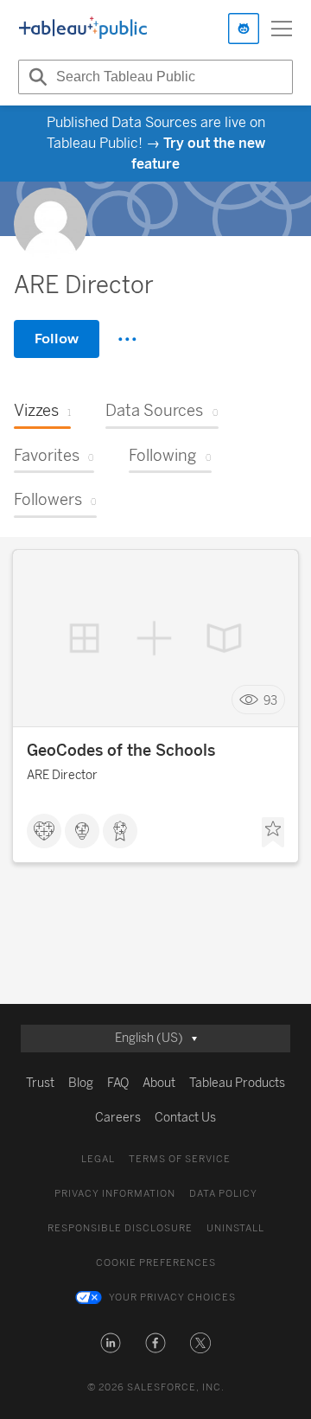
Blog (80, 1083)
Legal (98, 1159)
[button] (110, 1343)
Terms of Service (180, 1159)
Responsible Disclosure (120, 1228)
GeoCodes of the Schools (121, 750)
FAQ (118, 1083)
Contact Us (185, 1117)
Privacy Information (114, 1193)
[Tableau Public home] (83, 28)
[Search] (35, 77)
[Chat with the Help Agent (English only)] (243, 28)
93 (270, 700)
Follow (57, 338)
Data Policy (223, 1193)
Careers (118, 1117)
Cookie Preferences (156, 1263)
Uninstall (235, 1228)
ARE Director (62, 775)
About (159, 1083)
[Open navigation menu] (281, 28)
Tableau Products (237, 1083)
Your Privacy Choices (172, 1297)
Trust (40, 1083)
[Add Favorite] (273, 832)
